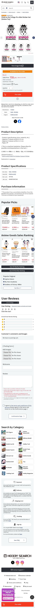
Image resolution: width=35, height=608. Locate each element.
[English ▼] (19, 2)
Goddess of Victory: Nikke (13, 284)
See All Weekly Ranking (17, 267)
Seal (12, 112)
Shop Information (25, 590)
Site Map (26, 593)
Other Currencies (7, 79)
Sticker (16, 112)
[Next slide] (33, 37)
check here (29, 496)
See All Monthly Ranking (17, 271)
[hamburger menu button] (32, 2)
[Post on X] (15, 121)
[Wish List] (22, 2)
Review (5, 373)
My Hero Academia (11, 282)
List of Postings (9, 302)
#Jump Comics (4, 127)
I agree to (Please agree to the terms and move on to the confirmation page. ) (18, 407)
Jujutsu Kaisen (9, 279)
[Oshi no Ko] (14, 114)
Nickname (6, 364)
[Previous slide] (1, 37)
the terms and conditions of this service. (18, 406)
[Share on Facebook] (19, 121)
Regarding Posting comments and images (21, 306)
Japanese (12, 159)
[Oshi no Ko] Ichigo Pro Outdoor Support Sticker (15, 156)
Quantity (5, 88)
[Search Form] (28, 2)
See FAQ (17, 540)
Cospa (12, 109)
